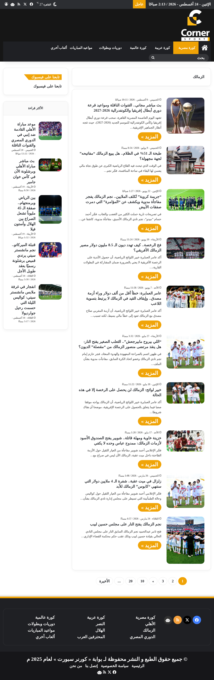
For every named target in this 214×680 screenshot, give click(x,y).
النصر (100, 624)
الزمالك (149, 630)
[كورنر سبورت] (195, 25)
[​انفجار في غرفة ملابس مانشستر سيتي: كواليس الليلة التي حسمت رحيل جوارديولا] (50, 291)
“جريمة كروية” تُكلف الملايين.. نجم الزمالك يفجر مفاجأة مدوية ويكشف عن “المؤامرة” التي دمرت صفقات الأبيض (123, 201)
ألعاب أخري (59, 47)
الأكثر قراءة (35, 108)
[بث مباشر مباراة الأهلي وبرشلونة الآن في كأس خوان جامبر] (50, 164)
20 (130, 581)
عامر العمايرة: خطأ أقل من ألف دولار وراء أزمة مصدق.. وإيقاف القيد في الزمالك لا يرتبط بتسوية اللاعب (123, 298)
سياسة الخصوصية (115, 666)
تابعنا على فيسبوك (47, 86)
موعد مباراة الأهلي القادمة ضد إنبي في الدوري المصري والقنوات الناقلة (23, 134)
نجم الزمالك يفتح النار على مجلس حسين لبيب (125, 524)
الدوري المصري (142, 637)
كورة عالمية (138, 47)
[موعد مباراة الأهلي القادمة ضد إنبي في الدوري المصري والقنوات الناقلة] (50, 131)
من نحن (76, 666)
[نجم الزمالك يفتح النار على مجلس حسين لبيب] (185, 540)
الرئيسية (138, 666)
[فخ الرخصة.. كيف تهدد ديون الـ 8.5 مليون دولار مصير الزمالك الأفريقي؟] (185, 248)
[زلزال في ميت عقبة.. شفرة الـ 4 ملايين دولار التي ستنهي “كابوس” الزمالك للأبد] (185, 491)
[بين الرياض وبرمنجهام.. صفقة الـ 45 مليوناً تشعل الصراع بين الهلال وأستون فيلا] (50, 209)
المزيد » (149, 136)
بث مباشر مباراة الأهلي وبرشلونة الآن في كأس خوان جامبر (24, 171)
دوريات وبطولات (110, 47)
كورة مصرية (186, 47)
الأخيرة (104, 581)
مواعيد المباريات (81, 47)
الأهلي (150, 624)
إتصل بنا (91, 666)
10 (142, 581)
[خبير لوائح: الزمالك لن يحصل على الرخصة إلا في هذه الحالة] (185, 393)
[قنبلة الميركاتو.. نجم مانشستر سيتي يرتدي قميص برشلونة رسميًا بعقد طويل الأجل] (50, 249)
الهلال (100, 630)
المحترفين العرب (91, 637)
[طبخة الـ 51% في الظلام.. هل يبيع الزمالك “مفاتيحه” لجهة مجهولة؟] (185, 160)
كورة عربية (162, 47)
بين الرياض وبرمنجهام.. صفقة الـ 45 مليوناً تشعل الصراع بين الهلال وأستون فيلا (25, 213)
